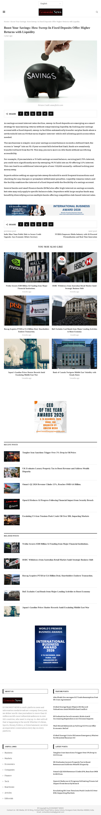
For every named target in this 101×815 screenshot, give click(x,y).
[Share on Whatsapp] (38, 114)
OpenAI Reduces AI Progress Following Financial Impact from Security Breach (57, 500)
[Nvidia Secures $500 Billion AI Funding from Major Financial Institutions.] (26, 267)
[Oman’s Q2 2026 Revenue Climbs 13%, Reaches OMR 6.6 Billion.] (12, 488)
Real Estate (9, 787)
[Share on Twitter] (26, 114)
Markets (8, 758)
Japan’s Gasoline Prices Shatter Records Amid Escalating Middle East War (55, 607)
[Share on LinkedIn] (32, 114)
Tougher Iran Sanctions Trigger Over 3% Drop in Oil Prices (49, 452)
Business (8, 753)
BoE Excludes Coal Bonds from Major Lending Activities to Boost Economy (56, 591)
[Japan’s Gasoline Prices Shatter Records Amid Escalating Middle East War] (26, 354)
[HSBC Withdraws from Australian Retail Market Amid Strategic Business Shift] (74, 267)
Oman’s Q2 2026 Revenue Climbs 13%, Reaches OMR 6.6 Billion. (51, 484)
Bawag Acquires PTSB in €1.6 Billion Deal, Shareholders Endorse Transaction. (57, 576)
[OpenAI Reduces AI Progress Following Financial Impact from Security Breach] (12, 504)
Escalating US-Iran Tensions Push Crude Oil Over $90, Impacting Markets (55, 516)
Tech (7, 781)
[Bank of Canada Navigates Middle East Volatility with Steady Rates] (74, 354)
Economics (10, 764)
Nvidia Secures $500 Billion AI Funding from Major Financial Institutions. (55, 544)
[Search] (97, 12)
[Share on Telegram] (44, 114)
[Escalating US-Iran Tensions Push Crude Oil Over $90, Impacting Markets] (12, 520)
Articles (8, 793)
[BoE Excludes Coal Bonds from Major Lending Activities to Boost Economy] (74, 310)
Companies (10, 770)
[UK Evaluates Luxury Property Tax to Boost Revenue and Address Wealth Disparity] (12, 472)
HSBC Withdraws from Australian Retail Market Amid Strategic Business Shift (57, 560)
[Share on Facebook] (20, 114)
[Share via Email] (50, 114)
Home (6, 22)
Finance (8, 776)
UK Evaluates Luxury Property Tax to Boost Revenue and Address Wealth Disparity (55, 469)
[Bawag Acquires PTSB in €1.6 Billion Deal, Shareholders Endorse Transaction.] (26, 310)
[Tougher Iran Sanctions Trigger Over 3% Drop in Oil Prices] (12, 456)
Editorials (9, 798)
